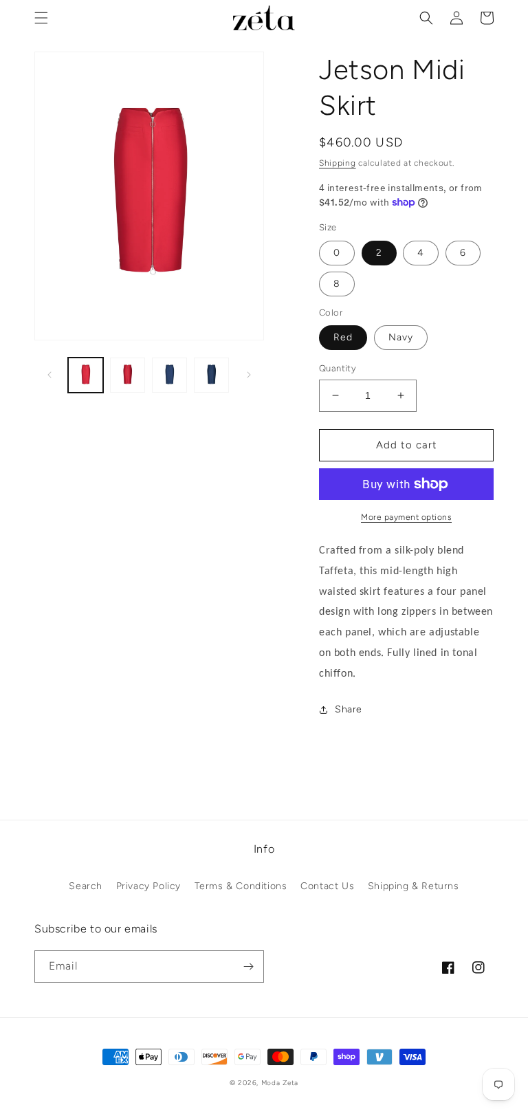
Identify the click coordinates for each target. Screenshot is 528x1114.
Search (85, 886)
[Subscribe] (248, 966)
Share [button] (348, 709)
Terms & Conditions (241, 886)
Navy (400, 337)
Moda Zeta (279, 1082)
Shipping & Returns (413, 886)
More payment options (406, 517)
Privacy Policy (148, 886)
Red (343, 337)
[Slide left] (49, 375)
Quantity (337, 368)
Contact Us (327, 886)
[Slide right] (249, 375)
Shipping (337, 163)
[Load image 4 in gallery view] (211, 375)
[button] (41, 18)
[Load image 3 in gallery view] (169, 375)
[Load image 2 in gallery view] (127, 375)
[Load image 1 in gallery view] (85, 375)
